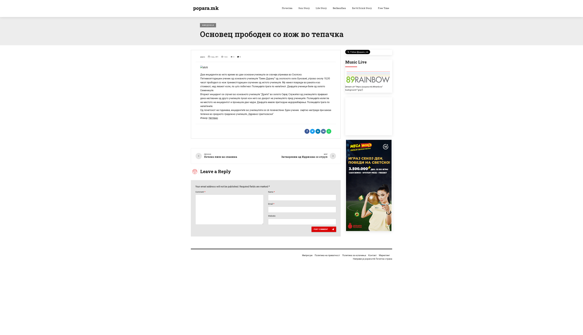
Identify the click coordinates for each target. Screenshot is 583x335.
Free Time (383, 8)
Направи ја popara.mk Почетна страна (372, 259)
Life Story (321, 8)
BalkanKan (339, 8)
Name (271, 192)
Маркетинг (384, 255)
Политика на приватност (327, 255)
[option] (265, 68)
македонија (208, 25)
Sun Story (304, 8)
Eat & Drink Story (362, 8)
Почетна (287, 8)
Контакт (372, 255)
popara (202, 57)
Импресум (307, 255)
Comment (200, 192)
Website (271, 216)
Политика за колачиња (354, 255)
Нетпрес (213, 118)
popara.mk (206, 8)
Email (271, 204)
